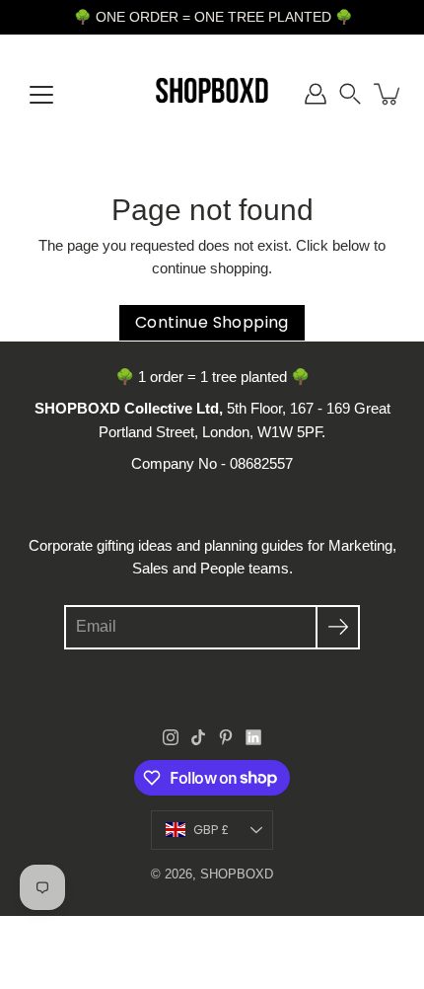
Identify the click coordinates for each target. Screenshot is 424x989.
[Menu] (41, 94)
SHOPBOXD (236, 874)
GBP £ (211, 829)
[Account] (315, 94)
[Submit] (338, 627)
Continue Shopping (212, 322)
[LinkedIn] (253, 737)
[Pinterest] (226, 737)
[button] (350, 94)
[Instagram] (170, 737)
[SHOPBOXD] (212, 93)
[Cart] (388, 94)
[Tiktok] (198, 737)
